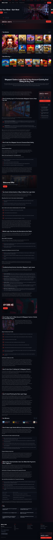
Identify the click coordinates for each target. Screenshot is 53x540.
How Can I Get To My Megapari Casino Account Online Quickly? (27, 517)
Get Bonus (10, 12)
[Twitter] (41, 528)
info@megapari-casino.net (43, 526)
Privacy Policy (29, 526)
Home (2, 24)
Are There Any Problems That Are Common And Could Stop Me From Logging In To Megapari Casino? (9, 517)
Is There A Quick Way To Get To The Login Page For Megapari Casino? (10, 509)
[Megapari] (5, 2)
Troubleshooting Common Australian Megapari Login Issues (44, 118)
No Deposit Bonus (22, 2)
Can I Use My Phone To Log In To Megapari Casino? (10, 512)
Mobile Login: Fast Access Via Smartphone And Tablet (45, 115)
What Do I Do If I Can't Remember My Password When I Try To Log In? (26, 513)
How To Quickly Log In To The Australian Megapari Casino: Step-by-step (44, 107)
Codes (17, 2)
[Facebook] (43, 528)
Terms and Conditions (30, 525)
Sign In (45, 2)
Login (15, 529)
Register (49, 2)
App (10, 2)
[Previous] (6, 18)
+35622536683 (42, 525)
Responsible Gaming (29, 528)
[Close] (51, 533)
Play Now (5, 12)
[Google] (44, 528)
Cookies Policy (29, 527)
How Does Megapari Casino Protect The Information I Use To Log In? (26, 509)
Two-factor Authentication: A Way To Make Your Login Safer (45, 113)
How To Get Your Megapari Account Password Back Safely (44, 110)
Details (5, 186)
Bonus (13, 2)
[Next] (8, 18)
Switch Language (5, 533)
